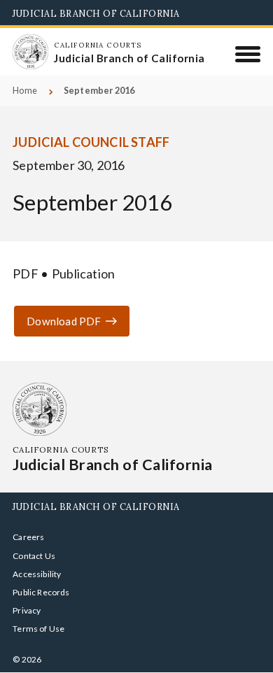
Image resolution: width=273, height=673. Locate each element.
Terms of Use (38, 628)
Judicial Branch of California (96, 13)
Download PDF (64, 321)
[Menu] (248, 53)
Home (25, 90)
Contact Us (34, 556)
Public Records (41, 592)
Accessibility (37, 574)
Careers (28, 537)
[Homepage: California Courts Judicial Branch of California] (30, 51)
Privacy (27, 610)
